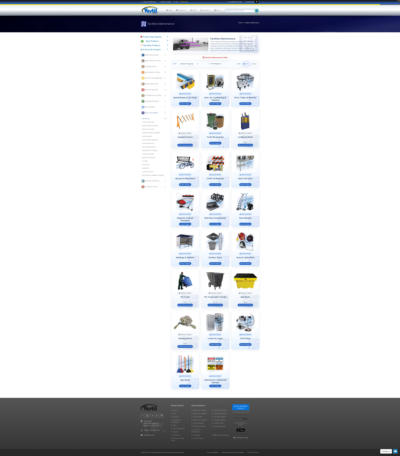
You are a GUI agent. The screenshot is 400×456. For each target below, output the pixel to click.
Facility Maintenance (220, 413)
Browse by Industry (199, 410)
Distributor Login (235, 2)
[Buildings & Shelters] (185, 247)
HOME (170, 10)
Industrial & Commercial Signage (153, 175)
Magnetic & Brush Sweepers (151, 133)
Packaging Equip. (151, 101)
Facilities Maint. (151, 113)
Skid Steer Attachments (150, 150)
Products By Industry (152, 37)
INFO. (218, 10)
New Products (152, 41)
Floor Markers (147, 136)
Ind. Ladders (149, 107)
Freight (175, 432)
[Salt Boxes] (245, 288)
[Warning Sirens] (185, 329)
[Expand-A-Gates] (185, 128)
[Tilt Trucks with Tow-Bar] (215, 288)
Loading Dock (150, 66)
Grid (246, 64)
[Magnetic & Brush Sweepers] (185, 208)
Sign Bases (145, 168)
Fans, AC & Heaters (148, 129)
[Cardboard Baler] (245, 128)
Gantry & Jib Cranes (220, 410)
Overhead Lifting (152, 72)
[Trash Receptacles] (215, 128)
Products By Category (151, 49)
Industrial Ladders (220, 417)
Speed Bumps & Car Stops (150, 126)
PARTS (194, 10)
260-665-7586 (249, 2)
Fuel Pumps (145, 165)
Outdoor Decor (147, 172)
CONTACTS (206, 10)
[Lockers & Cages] (215, 329)
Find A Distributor (179, 429)
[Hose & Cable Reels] (245, 247)
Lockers (144, 161)
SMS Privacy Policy (253, 452)
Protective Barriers (153, 78)
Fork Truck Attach (152, 61)
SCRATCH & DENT (165, 2)
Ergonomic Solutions (200, 420)
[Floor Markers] (245, 208)
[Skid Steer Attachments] (215, 208)
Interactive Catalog (222, 435)
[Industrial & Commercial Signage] (215, 370)
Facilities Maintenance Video (216, 57)
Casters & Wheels (151, 181)
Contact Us (177, 435)
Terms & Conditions (213, 452)
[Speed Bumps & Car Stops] (185, 87)
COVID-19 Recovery (148, 122)
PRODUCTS (182, 10)
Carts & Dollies (151, 90)
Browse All (154, 118)
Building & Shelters (148, 157)
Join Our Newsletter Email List (240, 407)
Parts (175, 425)
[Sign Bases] (185, 370)
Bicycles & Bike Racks (149, 147)
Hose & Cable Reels (148, 154)
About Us (176, 417)
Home (240, 23)
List (254, 64)
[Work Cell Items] (245, 168)
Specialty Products (151, 45)
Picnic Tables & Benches (150, 140)
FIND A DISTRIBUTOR (149, 2)
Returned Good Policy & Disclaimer (233, 452)
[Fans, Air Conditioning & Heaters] (215, 87)
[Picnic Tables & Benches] (245, 87)
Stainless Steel (151, 187)
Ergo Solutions (151, 55)
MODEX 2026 (184, 2)
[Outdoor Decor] (215, 247)
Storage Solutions (152, 95)
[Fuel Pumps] (245, 329)
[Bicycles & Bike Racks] (185, 168)
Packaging (196, 435)
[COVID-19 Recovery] (215, 168)
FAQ (176, 2)
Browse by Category (200, 413)
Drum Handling (151, 84)
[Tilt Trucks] (185, 288)
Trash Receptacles (148, 143)
